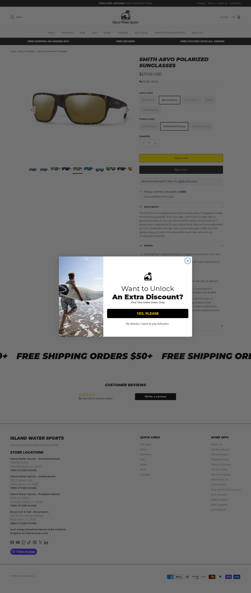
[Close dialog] (188, 261)
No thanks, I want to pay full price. (147, 323)
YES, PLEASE (148, 313)
